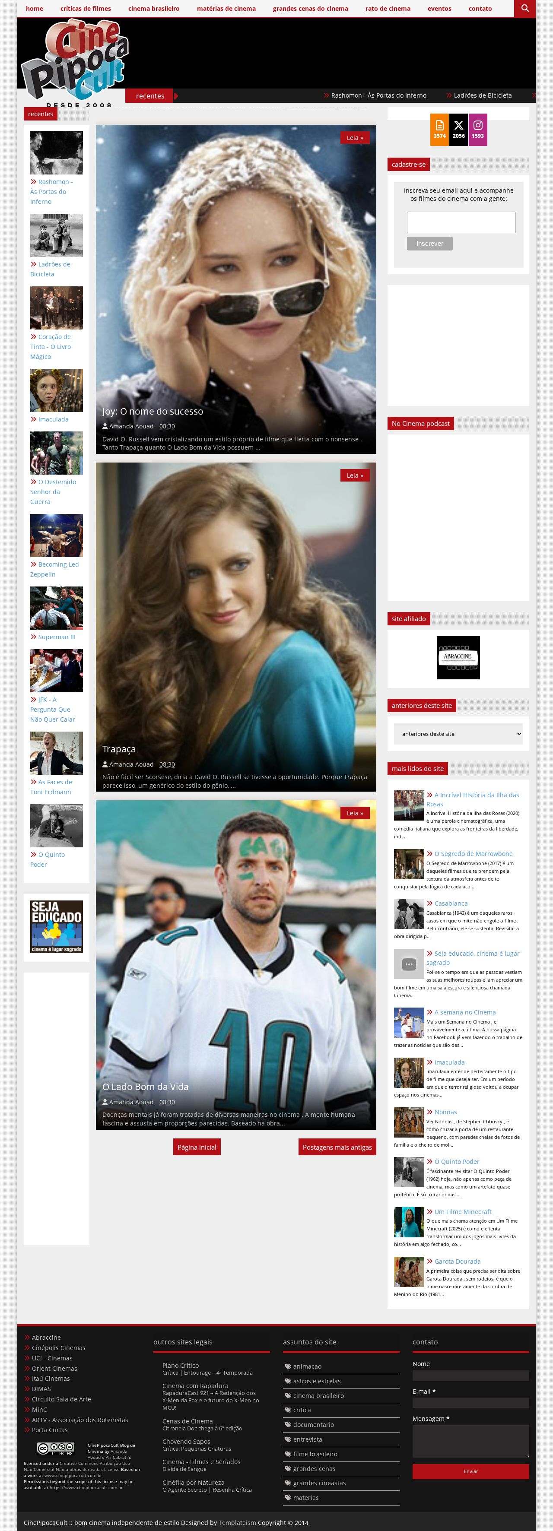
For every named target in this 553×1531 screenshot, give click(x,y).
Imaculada (53, 419)
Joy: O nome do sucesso (152, 411)
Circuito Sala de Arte (61, 1399)
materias (306, 1497)
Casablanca (451, 903)
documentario (313, 1424)
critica (302, 1410)
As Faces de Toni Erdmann (51, 787)
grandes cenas (314, 1468)
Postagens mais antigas (337, 1147)
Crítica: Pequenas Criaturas (196, 1448)
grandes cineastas (319, 1483)
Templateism (237, 1522)
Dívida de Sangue (184, 1469)
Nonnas (446, 1112)
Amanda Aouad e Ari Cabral (107, 1454)
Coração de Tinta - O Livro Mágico (50, 347)
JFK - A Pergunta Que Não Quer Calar (52, 709)
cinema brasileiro (318, 1396)
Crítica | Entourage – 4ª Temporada (207, 1372)
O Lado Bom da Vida (145, 1087)
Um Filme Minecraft (463, 1212)
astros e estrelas (317, 1381)
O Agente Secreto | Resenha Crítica (207, 1489)
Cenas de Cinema (187, 1421)
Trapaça (119, 749)
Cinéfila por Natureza (193, 1482)
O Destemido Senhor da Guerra (53, 492)
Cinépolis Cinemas (59, 1348)
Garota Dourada (458, 1261)
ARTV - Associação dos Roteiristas (80, 1420)
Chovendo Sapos (186, 1441)
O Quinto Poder (47, 859)
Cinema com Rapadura (195, 1386)
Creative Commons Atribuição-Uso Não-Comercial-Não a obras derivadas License (77, 1466)
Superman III (57, 637)
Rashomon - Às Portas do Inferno (325, 95)
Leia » (355, 137)
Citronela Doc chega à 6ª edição (202, 1428)
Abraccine (46, 1337)
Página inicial (197, 1147)
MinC (39, 1409)
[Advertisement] (372, 76)
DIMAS (41, 1389)
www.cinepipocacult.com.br (73, 1475)
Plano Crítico (180, 1365)
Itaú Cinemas (51, 1378)
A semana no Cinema (465, 1012)
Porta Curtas (50, 1430)
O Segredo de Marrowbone (474, 853)
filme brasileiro (315, 1454)
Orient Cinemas (54, 1368)
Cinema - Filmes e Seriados (201, 1462)
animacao (307, 1366)
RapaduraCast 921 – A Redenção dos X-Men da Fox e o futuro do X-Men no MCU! (210, 1400)
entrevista (307, 1439)
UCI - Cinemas (52, 1358)
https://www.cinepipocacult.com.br (86, 1487)
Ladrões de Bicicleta (429, 95)
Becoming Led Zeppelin (54, 569)
